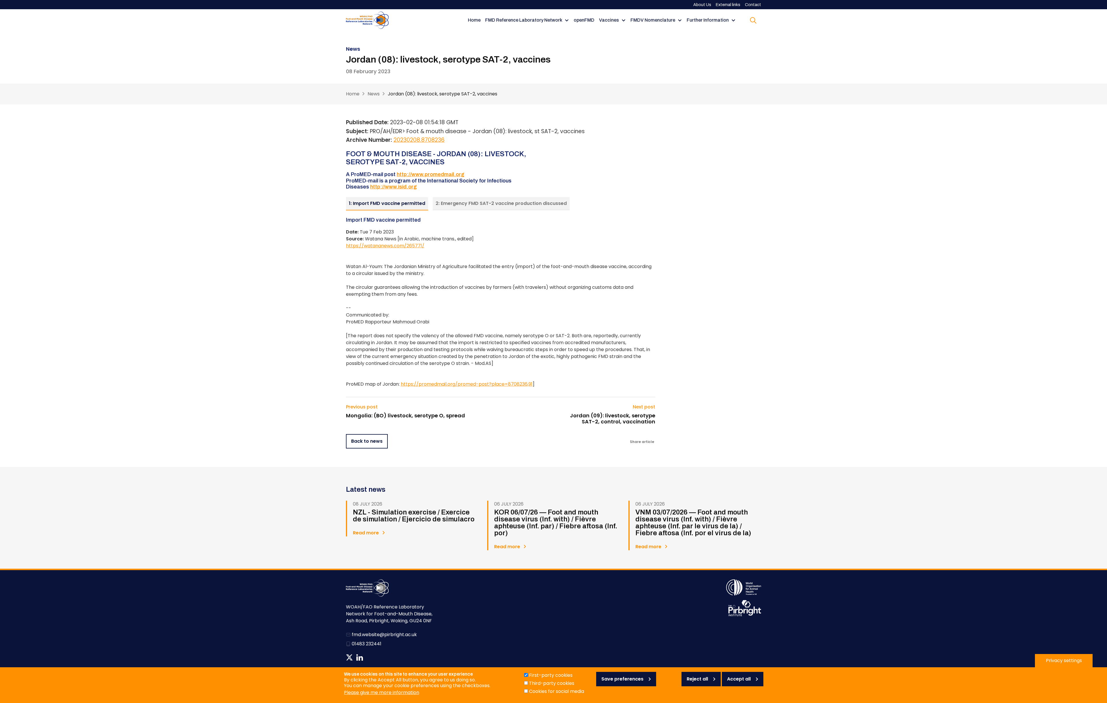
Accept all (739, 679)
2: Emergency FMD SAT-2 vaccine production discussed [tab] (501, 203)
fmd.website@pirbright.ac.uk (384, 634)
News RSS (369, 657)
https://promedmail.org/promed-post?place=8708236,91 (466, 384)
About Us (702, 5)
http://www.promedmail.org (430, 174)
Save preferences (622, 679)
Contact (753, 5)
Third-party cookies (551, 683)
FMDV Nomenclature (652, 20)
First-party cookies (551, 675)
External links (728, 5)
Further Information (708, 20)
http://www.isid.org (393, 187)
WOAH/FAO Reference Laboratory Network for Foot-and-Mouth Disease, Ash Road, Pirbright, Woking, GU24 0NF (389, 614)
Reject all (697, 679)
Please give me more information (381, 692)
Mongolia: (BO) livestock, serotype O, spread (405, 415)
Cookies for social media (556, 691)
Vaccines (609, 20)
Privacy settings (1064, 660)
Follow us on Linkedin (359, 657)
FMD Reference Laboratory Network (523, 20)
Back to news (367, 441)
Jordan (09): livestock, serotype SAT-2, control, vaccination (612, 418)
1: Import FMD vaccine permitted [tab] (387, 203)
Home (474, 20)
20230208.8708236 (419, 140)
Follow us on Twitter (349, 657)
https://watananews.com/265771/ (385, 245)
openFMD (584, 20)
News (374, 94)
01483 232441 (366, 643)
